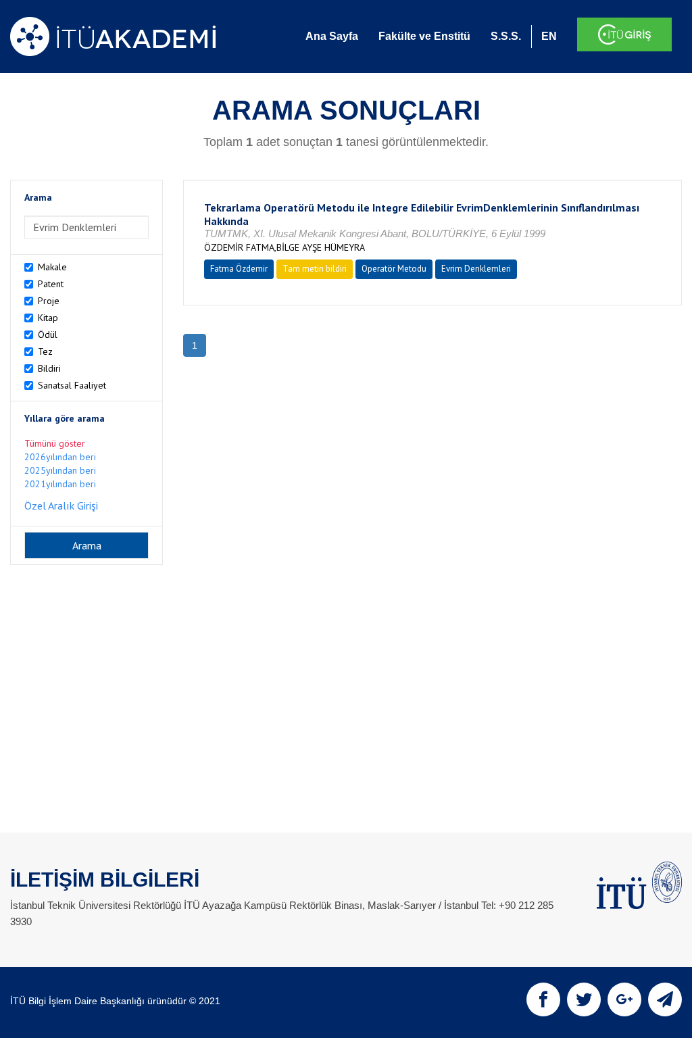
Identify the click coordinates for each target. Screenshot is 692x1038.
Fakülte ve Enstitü (424, 36)
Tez (45, 351)
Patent (51, 284)
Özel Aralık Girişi (61, 505)
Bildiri (49, 368)
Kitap (48, 318)
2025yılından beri (60, 470)
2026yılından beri (60, 457)
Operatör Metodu (394, 268)
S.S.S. (506, 36)
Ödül (47, 334)
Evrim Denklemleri (476, 268)
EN (549, 36)
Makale (52, 267)
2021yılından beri (60, 484)
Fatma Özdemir (239, 268)
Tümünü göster (54, 443)
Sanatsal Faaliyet (72, 385)
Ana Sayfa (331, 36)
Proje (48, 301)
